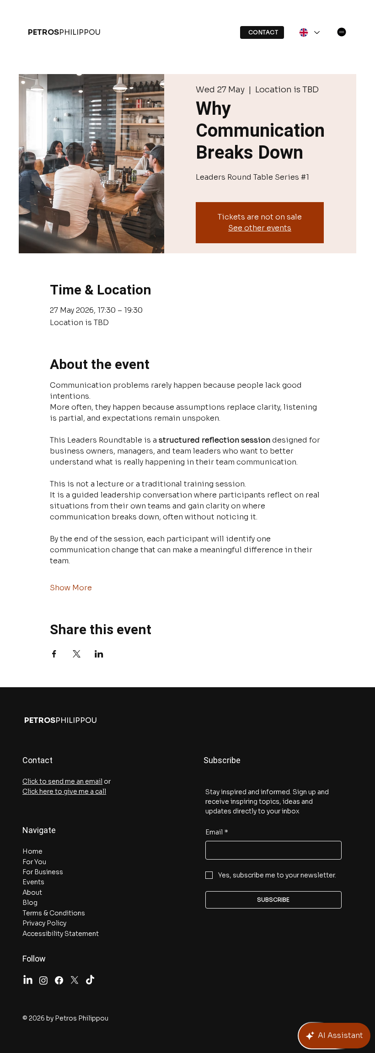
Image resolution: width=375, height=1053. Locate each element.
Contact (37, 760)
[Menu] (342, 32)
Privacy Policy (44, 923)
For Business (42, 872)
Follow (34, 958)
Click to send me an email (62, 781)
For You (34, 862)
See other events (259, 228)
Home (32, 851)
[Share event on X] (76, 653)
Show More (71, 588)
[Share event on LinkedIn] (99, 653)
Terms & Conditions (53, 913)
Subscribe (217, 760)
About (32, 892)
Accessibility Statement (60, 934)
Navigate (39, 830)
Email (216, 832)
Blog (30, 902)
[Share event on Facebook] (54, 653)
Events (33, 882)
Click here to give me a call (64, 791)
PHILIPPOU (64, 32)
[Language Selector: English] (308, 32)
